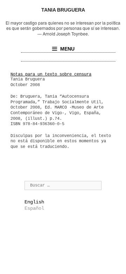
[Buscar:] (63, 185)
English (34, 202)
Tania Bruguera (63, 10)
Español (34, 208)
